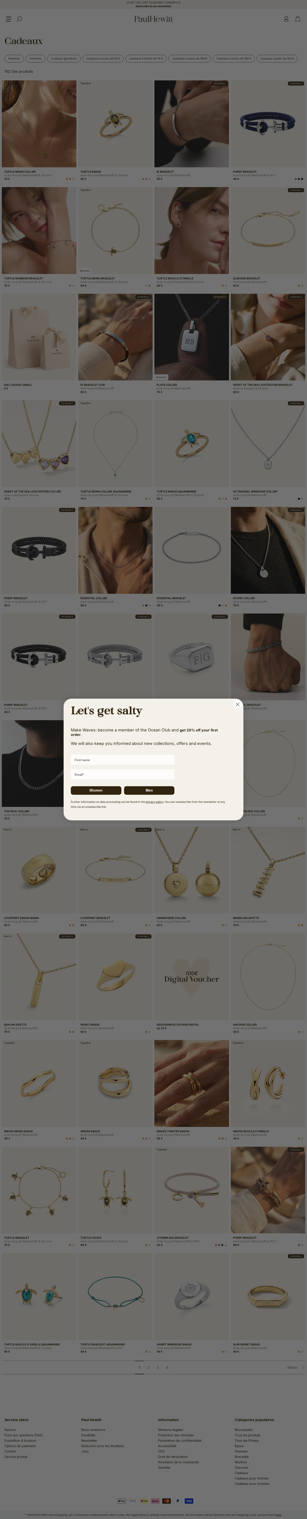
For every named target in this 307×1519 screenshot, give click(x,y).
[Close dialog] (238, 704)
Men (149, 790)
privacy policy (154, 802)
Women (95, 790)
